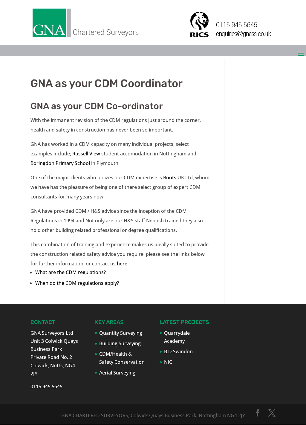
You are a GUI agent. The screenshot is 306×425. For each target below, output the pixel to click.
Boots (169, 177)
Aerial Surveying (117, 372)
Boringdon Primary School (60, 163)
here (122, 263)
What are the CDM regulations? (70, 272)
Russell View (86, 153)
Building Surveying (120, 343)
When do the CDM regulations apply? (77, 283)
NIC (168, 362)
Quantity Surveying (120, 333)
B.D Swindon (178, 351)
